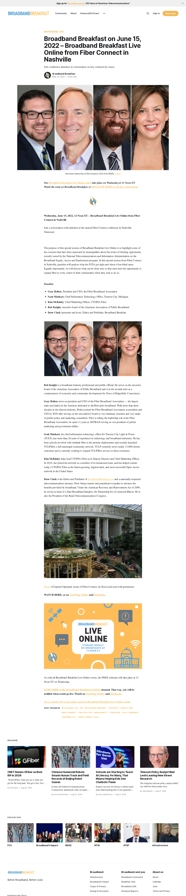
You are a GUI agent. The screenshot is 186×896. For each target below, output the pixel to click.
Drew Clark (127, 708)
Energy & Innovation (99, 891)
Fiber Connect (69, 712)
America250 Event (89, 13)
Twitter (85, 595)
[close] (183, 3)
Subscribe (170, 13)
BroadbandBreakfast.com (101, 479)
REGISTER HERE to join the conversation (114, 187)
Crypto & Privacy (98, 886)
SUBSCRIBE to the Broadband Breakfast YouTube (72, 689)
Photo (47, 586)
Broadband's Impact (99, 881)
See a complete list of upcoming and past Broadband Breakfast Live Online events (87, 702)
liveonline (114, 712)
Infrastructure (96, 877)
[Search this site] (148, 13)
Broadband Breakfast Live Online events (70, 182)
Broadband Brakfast (96, 708)
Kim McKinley (101, 712)
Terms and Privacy (161, 891)
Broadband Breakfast (63, 73)
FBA (81, 708)
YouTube (75, 595)
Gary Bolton (85, 712)
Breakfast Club (128, 881)
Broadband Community (132, 877)
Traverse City (69, 717)
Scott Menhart (130, 712)
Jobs (155, 886)
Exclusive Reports (129, 891)
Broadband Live (54, 31)
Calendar (157, 881)
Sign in (156, 13)
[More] (104, 13)
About (74, 13)
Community (61, 13)
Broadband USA (128, 886)
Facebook (99, 595)
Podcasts (113, 708)
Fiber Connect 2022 (88, 717)
